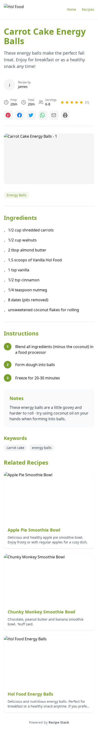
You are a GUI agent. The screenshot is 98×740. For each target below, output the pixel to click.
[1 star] (62, 102)
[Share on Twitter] (31, 115)
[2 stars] (67, 102)
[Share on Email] (54, 115)
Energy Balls (16, 195)
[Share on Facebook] (20, 115)
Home (71, 9)
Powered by (49, 722)
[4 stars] (76, 102)
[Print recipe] (65, 115)
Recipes (88, 9)
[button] (74, 102)
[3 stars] (72, 102)
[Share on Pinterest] (8, 115)
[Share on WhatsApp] (43, 115)
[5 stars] (81, 102)
